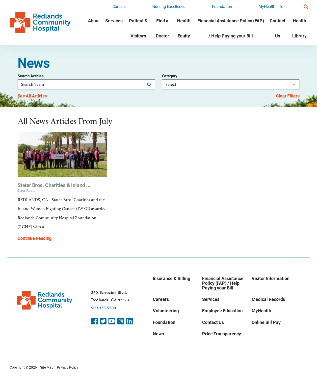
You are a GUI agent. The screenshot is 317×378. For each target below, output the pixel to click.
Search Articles (31, 76)
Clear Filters (287, 96)
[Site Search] (306, 6)
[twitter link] (103, 321)
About (94, 20)
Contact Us (277, 28)
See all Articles (32, 96)
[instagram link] (120, 321)
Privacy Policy (67, 367)
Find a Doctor (162, 28)
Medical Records (268, 299)
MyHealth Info (271, 6)
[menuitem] (94, 29)
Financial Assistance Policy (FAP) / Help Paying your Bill (230, 28)
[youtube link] (111, 321)
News (158, 333)
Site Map (46, 367)
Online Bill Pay (266, 322)
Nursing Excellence (168, 6)
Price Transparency (221, 333)
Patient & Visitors (138, 28)
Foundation (222, 6)
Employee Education (222, 310)
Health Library (299, 28)
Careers (119, 6)
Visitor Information (271, 278)
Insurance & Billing (171, 278)
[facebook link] (94, 321)
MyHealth (261, 310)
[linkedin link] (129, 321)
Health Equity (183, 28)
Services (114, 20)
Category (169, 76)
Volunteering (166, 310)
